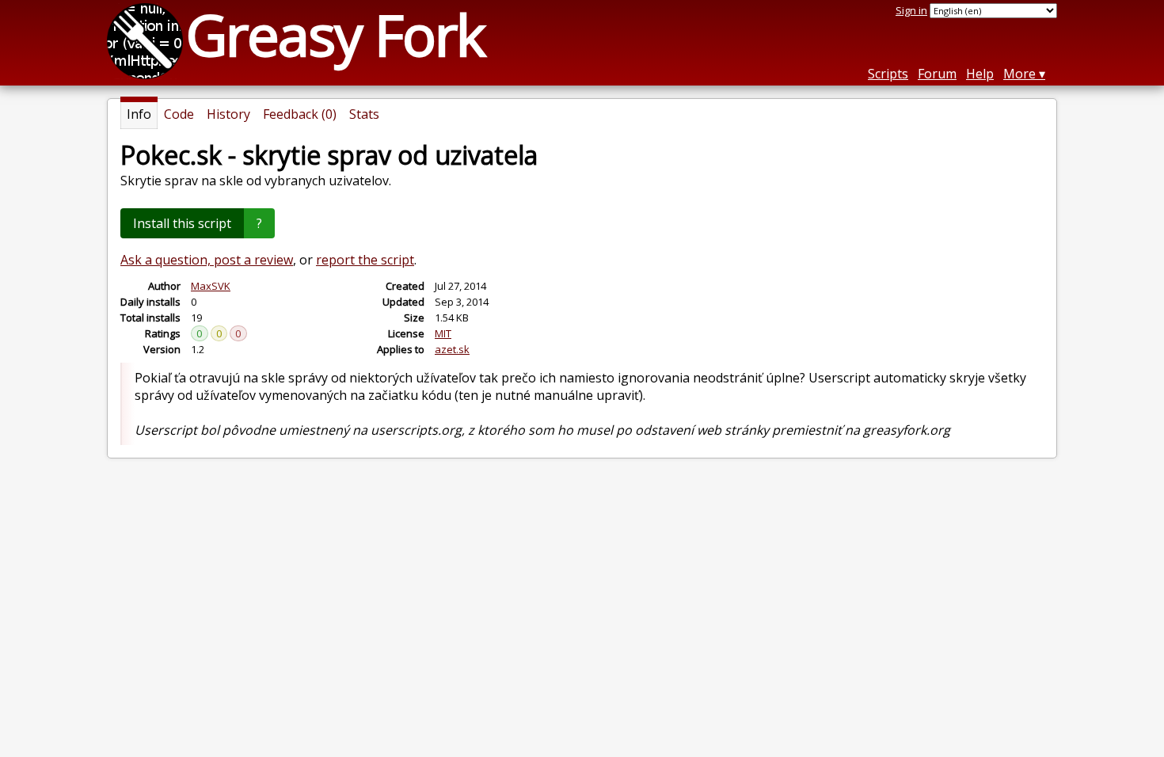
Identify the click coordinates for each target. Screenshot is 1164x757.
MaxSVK (210, 286)
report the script (365, 259)
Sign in (911, 10)
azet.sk (452, 349)
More (1019, 73)
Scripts (888, 73)
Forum (937, 73)
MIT (443, 333)
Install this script (182, 223)
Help (980, 73)
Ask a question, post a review (206, 259)
